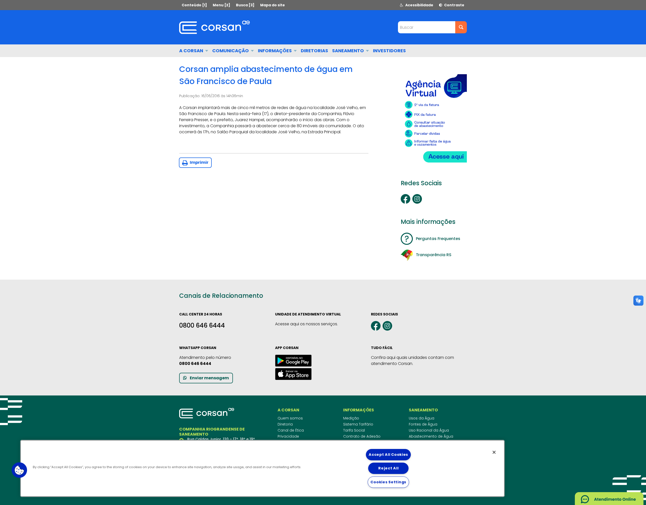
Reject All (388, 468)
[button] (19, 470)
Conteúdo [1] (194, 5)
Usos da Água (421, 418)
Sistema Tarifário (358, 424)
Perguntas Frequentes (438, 239)
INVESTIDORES (389, 50)
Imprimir (198, 162)
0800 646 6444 (202, 325)
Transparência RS (433, 255)
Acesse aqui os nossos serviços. (306, 324)
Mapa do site (272, 5)
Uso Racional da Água (429, 430)
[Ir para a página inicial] (214, 27)
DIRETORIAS (314, 50)
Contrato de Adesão (362, 436)
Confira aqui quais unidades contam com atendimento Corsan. (412, 360)
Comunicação (231, 50)
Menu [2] (221, 5)
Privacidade (288, 436)
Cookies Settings (388, 482)
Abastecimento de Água (431, 436)
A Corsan (191, 50)
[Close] (494, 452)
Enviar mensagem (209, 378)
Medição (351, 418)
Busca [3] (245, 5)
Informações (275, 50)
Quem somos (290, 418)
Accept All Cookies (388, 454)
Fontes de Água (423, 424)
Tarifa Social (354, 430)
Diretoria (285, 424)
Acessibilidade (419, 5)
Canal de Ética (291, 430)
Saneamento (348, 50)
